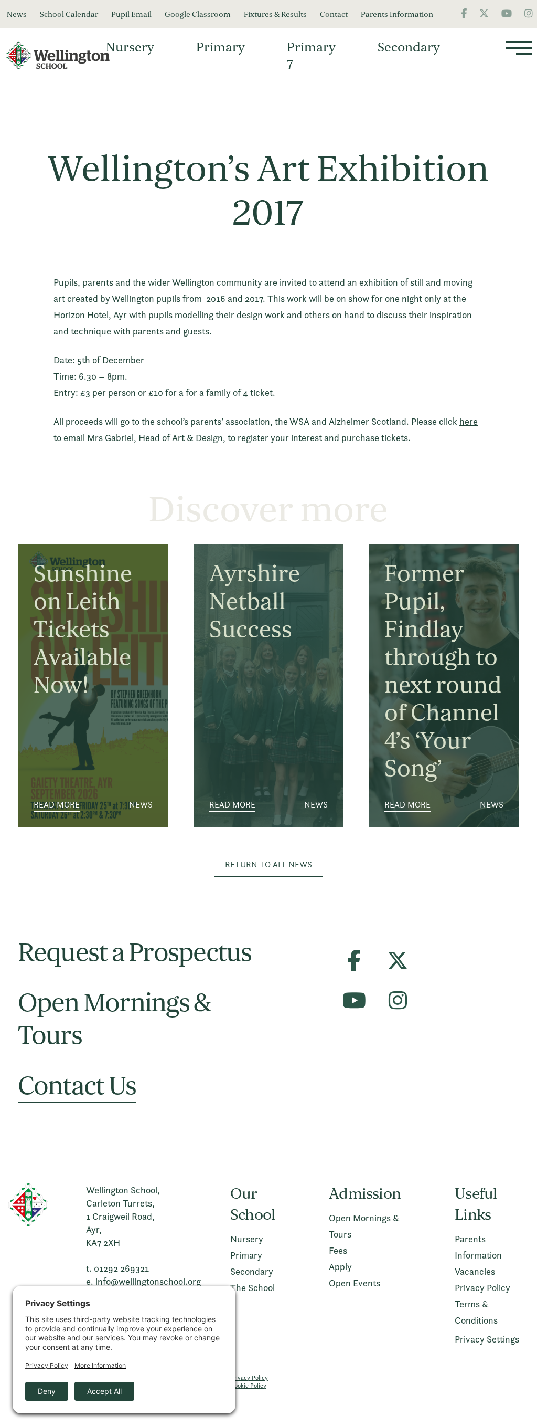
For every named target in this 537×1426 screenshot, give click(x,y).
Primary (220, 47)
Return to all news (268, 864)
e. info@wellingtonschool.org (143, 1281)
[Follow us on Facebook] (464, 13)
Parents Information (397, 14)
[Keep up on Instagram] (528, 13)
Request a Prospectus (135, 953)
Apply (340, 1266)
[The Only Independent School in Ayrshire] (63, 55)
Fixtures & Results (275, 14)
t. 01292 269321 (117, 1268)
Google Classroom (198, 14)
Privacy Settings (487, 1339)
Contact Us (77, 1086)
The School (252, 1287)
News (17, 14)
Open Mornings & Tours (114, 1019)
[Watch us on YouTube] (506, 13)
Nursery (130, 47)
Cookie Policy (248, 1385)
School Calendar (69, 14)
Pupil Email (131, 14)
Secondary (409, 47)
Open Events (354, 1282)
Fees (338, 1250)
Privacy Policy (482, 1287)
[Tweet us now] (484, 13)
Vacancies (475, 1271)
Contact (334, 14)
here (468, 421)
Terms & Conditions (476, 1312)
